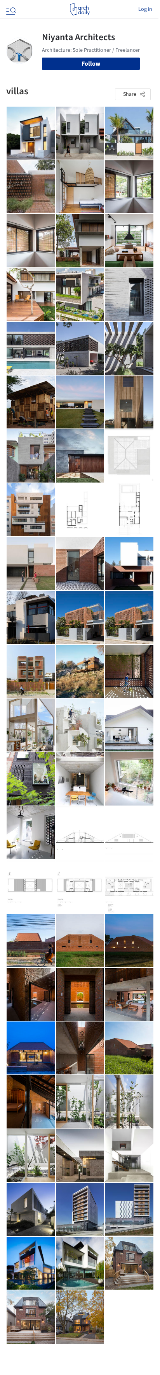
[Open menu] (10, 9)
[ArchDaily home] (80, 9)
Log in (145, 9)
